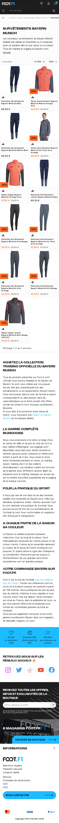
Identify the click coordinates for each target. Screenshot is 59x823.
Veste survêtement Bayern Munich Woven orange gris (44, 103)
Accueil (12, 18)
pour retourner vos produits (48, 641)
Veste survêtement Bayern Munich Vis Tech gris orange (44, 150)
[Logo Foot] (15, 3)
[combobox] (33, 10)
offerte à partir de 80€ (29, 641)
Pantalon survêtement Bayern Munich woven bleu (14, 149)
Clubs (19, 18)
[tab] (29, 44)
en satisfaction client (11, 641)
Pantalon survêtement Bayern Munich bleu (12, 102)
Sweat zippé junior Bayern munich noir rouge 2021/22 (14, 335)
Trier (51, 62)
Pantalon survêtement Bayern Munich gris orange (12, 288)
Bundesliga (29, 18)
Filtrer (37, 62)
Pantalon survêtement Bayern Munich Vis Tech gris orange (43, 241)
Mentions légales (12, 765)
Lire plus (7, 52)
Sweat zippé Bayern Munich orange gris (11, 196)
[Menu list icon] (3, 10)
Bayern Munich (42, 18)
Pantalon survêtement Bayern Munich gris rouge (14, 240)
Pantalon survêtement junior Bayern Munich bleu (44, 196)
